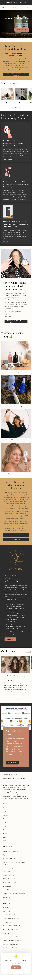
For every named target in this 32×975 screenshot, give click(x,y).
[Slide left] (12, 107)
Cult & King (7, 102)
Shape (5, 830)
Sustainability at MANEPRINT (11, 926)
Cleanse (5, 811)
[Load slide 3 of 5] (16, 40)
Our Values (6, 911)
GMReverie (15, 440)
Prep (4, 826)
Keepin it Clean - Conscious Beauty (14, 915)
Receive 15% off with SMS (11, 948)
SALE (4, 841)
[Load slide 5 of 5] (20, 40)
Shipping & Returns (9, 858)
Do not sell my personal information (14, 893)
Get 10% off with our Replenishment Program (14, 863)
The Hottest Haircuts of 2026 (15, 676)
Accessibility (7, 886)
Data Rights (6, 890)
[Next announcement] (29, 2)
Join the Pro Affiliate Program (12, 940)
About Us (6, 907)
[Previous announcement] (3, 2)
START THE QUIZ (8, 159)
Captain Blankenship (15, 406)
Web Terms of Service (10, 882)
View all (28, 652)
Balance (5, 819)
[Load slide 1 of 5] (12, 40)
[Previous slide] (9, 40)
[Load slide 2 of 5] (14, 40)
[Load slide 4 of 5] (18, 40)
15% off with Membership (11, 929)
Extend (5, 833)
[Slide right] (19, 107)
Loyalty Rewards (8, 933)
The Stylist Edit (7, 922)
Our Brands (6, 808)
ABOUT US (10, 639)
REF (20, 102)
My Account (7, 855)
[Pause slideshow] (30, 40)
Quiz (4, 837)
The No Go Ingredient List (11, 918)
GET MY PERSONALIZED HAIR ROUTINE (16, 74)
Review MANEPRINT (8, 871)
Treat (5, 822)
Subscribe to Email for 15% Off (12, 944)
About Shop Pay (8, 868)
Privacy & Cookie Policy (10, 879)
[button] (3, 7)
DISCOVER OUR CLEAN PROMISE (14, 321)
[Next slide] (23, 40)
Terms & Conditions (9, 875)
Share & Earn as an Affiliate (11, 937)
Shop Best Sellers (16, 32)
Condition (6, 815)
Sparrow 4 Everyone (15, 474)
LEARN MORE (12, 762)
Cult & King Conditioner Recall (12, 851)
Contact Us (6, 897)
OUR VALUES (16, 539)
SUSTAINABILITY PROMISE (16, 535)
